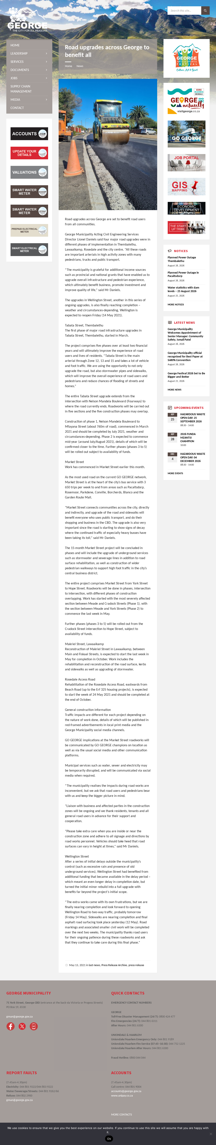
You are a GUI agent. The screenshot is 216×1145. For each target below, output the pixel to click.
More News (174, 390)
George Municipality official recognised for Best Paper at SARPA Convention (185, 357)
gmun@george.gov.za (19, 1016)
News (80, 66)
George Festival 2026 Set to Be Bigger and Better (186, 375)
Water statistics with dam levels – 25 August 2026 (183, 289)
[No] (211, 1134)
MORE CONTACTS (121, 1114)
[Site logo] (27, 31)
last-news (94, 965)
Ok (109, 1138)
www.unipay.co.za (122, 1095)
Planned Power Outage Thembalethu (182, 259)
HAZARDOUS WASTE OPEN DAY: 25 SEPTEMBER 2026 (192, 418)
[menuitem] (29, 46)
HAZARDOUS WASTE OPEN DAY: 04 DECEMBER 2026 (192, 457)
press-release (136, 965)
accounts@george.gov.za (126, 1091)
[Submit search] (205, 10)
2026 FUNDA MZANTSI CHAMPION (188, 438)
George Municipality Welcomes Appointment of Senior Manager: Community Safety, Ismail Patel (185, 334)
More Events (175, 473)
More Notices (176, 304)
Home (68, 66)
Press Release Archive (114, 965)
